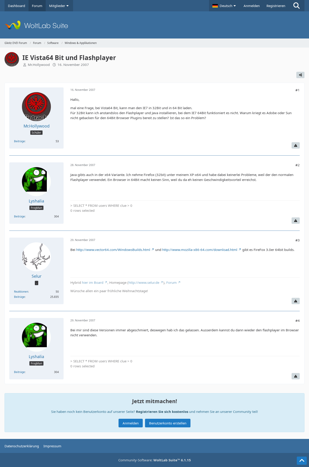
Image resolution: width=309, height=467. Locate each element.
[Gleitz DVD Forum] (154, 25)
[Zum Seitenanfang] (302, 461)
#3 (297, 240)
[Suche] (296, 5)
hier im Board (92, 282)
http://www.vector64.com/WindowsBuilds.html (113, 249)
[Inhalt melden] (296, 145)
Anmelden (252, 5)
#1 (297, 90)
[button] (224, 5)
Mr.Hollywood (39, 64)
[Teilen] (300, 75)
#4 (297, 320)
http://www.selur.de (143, 282)
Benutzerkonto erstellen (167, 423)
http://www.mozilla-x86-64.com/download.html (199, 249)
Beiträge (19, 141)
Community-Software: (154, 460)
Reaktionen (21, 292)
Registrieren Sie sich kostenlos (162, 411)
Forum (171, 282)
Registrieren (275, 5)
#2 (297, 165)
